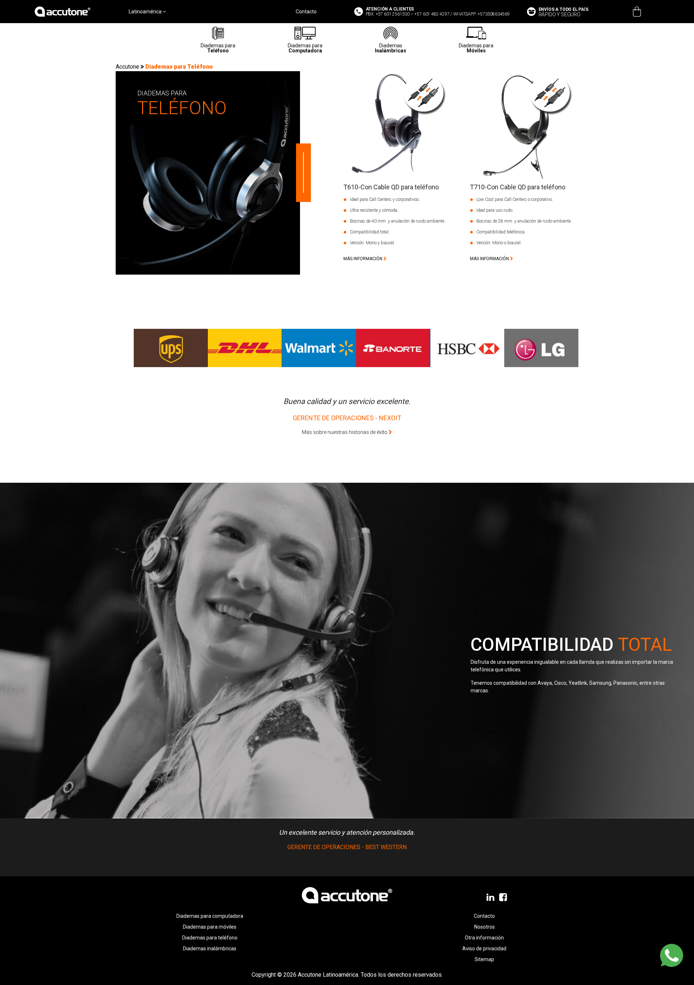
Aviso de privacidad (484, 948)
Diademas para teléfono (209, 938)
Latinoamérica (146, 11)
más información (363, 258)
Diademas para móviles (209, 927)
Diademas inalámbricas (209, 948)
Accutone (128, 66)
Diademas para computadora (209, 916)
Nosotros (484, 927)
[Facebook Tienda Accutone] (503, 897)
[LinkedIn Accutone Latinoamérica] (491, 897)
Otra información (484, 938)
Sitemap (484, 959)
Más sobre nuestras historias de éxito (345, 432)
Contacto (306, 11)
